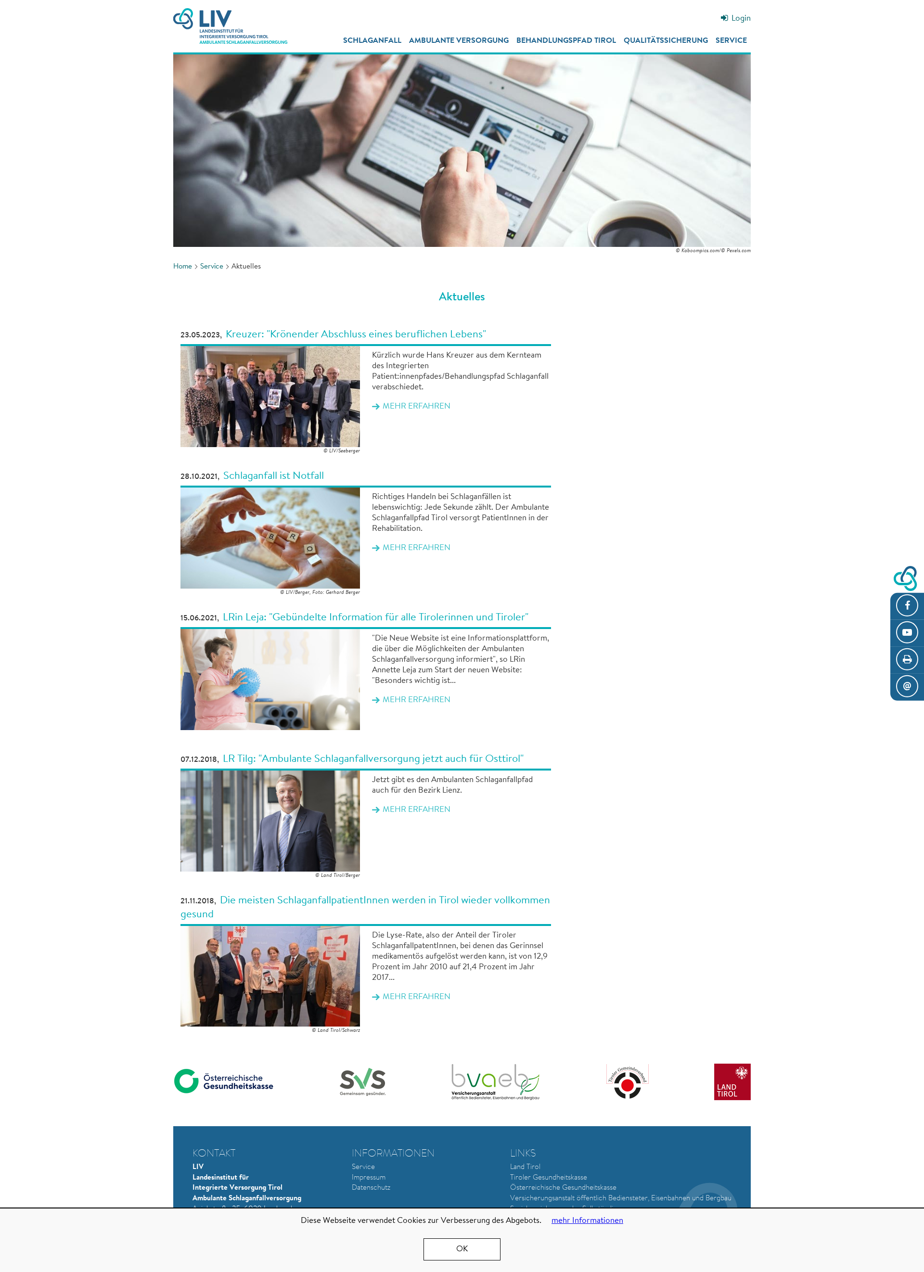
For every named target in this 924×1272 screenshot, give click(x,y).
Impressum (368, 1178)
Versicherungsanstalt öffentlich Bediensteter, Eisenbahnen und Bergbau (621, 1198)
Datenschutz (371, 1188)
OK (462, 1249)
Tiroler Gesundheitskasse (548, 1178)
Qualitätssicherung (666, 41)
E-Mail (907, 687)
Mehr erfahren (365, 391)
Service (731, 41)
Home (182, 266)
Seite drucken (907, 660)
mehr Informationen (587, 1221)
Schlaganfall (372, 41)
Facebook (907, 605)
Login (741, 18)
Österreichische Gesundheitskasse (563, 1188)
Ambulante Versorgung (459, 41)
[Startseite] (230, 26)
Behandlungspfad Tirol (566, 41)
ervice (365, 1167)
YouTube (907, 632)
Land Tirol (525, 1167)
